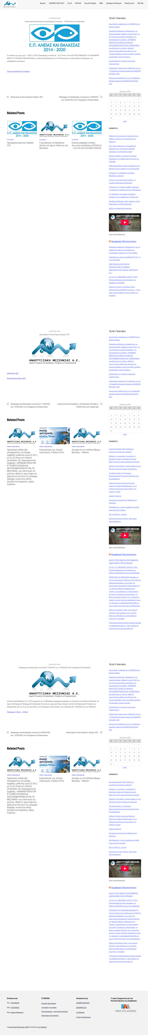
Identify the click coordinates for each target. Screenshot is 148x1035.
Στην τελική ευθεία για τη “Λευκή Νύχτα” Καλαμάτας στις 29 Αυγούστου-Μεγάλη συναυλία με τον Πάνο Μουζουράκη (122, 149)
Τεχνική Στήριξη (90, 3)
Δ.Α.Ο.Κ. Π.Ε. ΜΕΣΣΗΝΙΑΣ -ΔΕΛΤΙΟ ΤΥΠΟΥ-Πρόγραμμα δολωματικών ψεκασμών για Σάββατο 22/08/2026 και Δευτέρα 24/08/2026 (124, 570)
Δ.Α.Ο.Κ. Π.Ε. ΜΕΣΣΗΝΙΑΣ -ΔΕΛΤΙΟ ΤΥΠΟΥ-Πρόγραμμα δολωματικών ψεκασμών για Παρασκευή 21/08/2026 (123, 280)
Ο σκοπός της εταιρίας (49, 1007)
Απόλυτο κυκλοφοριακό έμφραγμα (120, 208)
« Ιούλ (125, 121)
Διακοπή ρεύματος (115, 496)
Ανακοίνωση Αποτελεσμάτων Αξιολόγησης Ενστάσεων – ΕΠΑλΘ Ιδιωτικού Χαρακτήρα (54, 21)
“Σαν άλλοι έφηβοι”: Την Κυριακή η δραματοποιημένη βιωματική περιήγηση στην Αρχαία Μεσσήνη (124, 476)
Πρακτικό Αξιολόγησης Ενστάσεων (18, 71)
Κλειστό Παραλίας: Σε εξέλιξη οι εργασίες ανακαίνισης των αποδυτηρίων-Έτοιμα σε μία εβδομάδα (124, 159)
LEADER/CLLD (81, 1007)
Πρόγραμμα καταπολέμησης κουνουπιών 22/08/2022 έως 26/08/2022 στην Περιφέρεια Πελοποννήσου (79, 98)
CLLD (70, 3)
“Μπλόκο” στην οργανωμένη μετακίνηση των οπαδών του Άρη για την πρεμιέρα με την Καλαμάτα (123, 139)
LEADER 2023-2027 (56, 3)
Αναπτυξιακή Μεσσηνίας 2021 (18, 1027)
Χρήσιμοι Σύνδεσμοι (113, 3)
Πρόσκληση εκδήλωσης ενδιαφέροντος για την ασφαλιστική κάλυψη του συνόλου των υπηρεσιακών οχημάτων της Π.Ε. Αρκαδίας (124, 250)
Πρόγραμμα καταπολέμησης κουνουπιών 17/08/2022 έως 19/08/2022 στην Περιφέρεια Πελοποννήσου (30, 405)
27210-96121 (15, 1007)
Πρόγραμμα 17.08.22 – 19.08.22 (17, 712)
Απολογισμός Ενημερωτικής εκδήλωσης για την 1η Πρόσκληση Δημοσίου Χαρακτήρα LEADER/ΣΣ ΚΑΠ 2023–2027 (125, 71)
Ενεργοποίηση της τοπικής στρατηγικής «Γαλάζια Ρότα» (51, 451)
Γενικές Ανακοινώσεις (83, 1017)
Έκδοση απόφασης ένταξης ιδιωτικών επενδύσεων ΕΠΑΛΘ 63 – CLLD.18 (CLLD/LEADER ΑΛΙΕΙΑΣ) (86, 145)
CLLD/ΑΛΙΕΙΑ (10, 139)
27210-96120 (15, 1003)
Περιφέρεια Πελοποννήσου (123, 241)
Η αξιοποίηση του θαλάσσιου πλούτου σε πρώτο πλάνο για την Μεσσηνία (53, 145)
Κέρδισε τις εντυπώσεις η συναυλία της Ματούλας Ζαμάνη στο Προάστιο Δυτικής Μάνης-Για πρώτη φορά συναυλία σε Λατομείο (124, 459)
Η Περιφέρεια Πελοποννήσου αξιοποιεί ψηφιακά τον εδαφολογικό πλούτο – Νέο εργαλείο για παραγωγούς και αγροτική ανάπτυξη (125, 626)
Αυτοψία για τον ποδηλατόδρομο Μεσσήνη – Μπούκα (86, 451)
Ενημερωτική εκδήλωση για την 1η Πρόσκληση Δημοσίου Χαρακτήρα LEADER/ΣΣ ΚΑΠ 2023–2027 (124, 81)
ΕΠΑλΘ (78, 3)
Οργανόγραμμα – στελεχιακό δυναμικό (55, 1011)
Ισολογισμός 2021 (13, 373)
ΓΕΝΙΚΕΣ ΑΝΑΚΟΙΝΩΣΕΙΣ (13, 446)
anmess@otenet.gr (17, 1012)
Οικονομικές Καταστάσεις (50, 1015)
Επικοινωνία (129, 3)
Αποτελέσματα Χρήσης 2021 (16, 378)
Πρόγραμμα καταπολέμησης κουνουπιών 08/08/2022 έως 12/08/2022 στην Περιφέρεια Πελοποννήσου (30, 733)
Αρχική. (43, 3)
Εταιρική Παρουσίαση (49, 1003)
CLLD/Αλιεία (80, 1012)
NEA (101, 3)
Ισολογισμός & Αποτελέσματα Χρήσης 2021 (27, 97)
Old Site (140, 3)
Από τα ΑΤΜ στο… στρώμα (117, 514)
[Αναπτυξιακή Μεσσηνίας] (10, 6)
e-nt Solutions (42, 1027)
